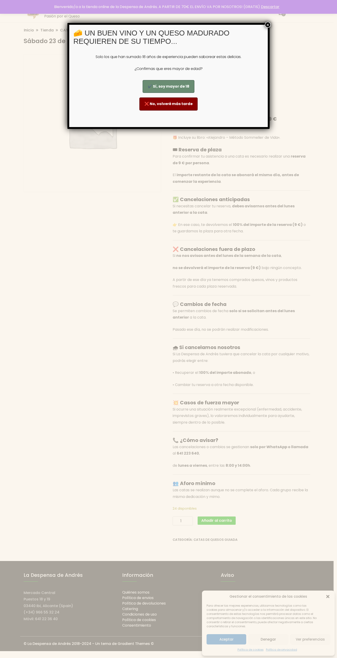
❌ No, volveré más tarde (168, 103)
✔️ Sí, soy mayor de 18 (168, 86)
